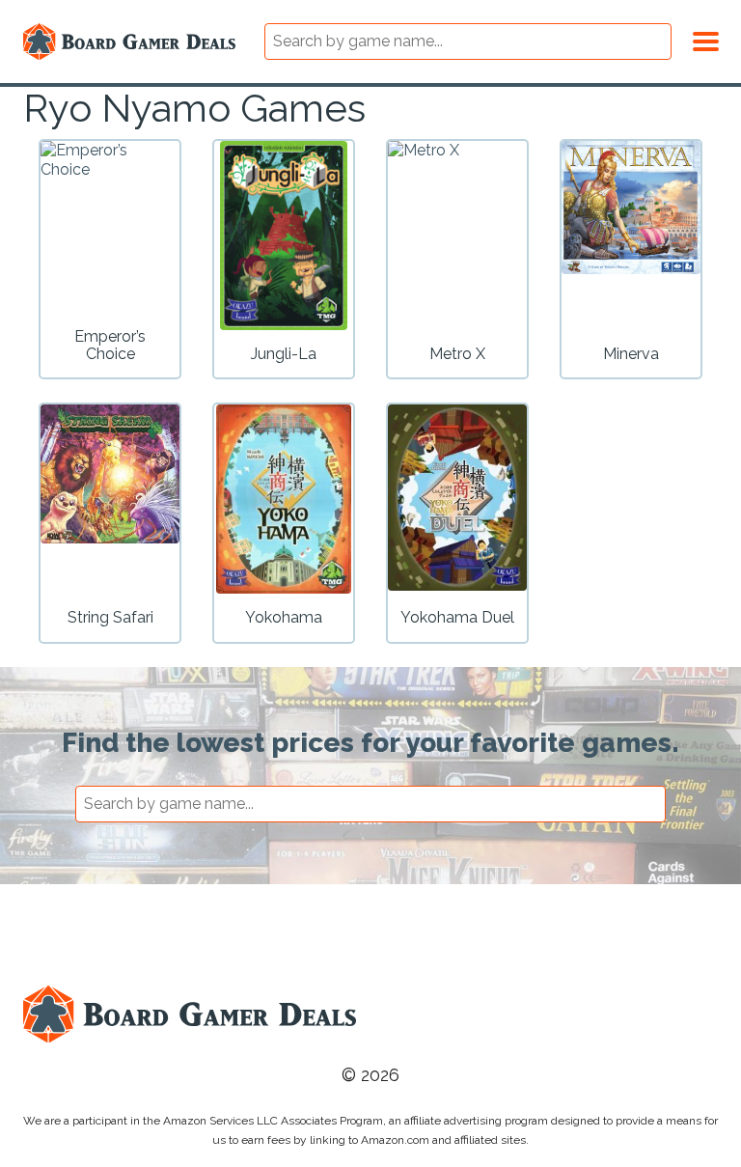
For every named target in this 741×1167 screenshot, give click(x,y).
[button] (706, 38)
